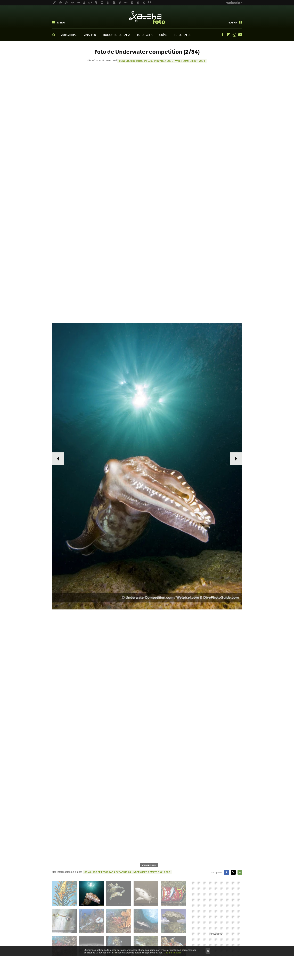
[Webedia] (234, 3)
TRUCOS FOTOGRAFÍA (116, 35)
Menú (61, 22)
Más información (172, 952)
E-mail (240, 872)
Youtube (240, 35)
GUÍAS (163, 35)
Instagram (234, 35)
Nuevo (232, 22)
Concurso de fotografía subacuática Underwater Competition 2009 (162, 60)
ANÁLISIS (90, 35)
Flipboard (228, 35)
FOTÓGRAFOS (182, 35)
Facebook (222, 35)
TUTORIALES (144, 35)
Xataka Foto (147, 17)
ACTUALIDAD (69, 35)
